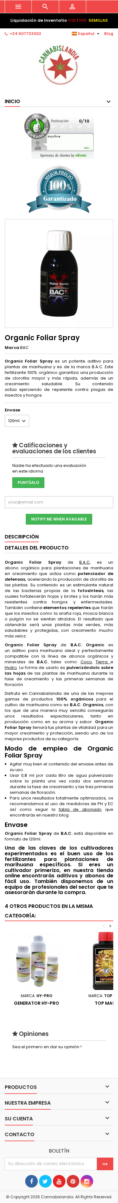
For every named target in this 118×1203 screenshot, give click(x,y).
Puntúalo (28, 482)
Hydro (11, 668)
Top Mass (106, 1003)
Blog (108, 33)
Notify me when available (59, 519)
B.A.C (84, 562)
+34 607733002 (25, 33)
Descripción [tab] (22, 536)
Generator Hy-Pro (36, 1003)
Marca (12, 348)
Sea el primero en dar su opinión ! (46, 1047)
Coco (86, 662)
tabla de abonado (80, 809)
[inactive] (59, 136)
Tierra (103, 662)
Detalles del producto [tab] (37, 547)
